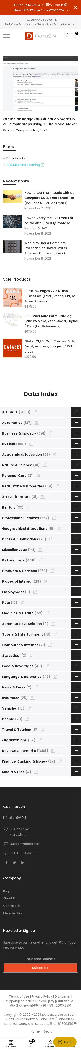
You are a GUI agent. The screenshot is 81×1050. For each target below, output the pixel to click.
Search (49, 1031)
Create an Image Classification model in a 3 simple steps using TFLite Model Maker (40, 122)
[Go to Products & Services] (52, 570)
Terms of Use (19, 996)
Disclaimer (62, 996)
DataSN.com (67, 1014)
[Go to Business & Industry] (50, 433)
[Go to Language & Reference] (55, 676)
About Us (10, 898)
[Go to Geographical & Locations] (60, 528)
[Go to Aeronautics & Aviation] (53, 623)
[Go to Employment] (35, 592)
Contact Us (11, 906)
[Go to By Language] (40, 560)
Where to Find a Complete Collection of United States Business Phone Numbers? (45, 248)
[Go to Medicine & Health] (47, 613)
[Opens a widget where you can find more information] (65, 1042)
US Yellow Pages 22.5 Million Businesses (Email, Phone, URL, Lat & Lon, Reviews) (50, 296)
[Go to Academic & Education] (55, 454)
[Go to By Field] (31, 443)
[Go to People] (27, 719)
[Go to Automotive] (36, 422)
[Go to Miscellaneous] (40, 549)
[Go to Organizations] (40, 740)
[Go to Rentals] (28, 507)
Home (35, 1031)
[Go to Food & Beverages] (47, 666)
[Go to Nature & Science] (44, 465)
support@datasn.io (44, 19)
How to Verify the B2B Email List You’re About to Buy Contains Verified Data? (48, 223)
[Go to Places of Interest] (46, 581)
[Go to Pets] (22, 602)
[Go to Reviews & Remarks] (53, 750)
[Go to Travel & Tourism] (43, 729)
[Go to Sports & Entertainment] (55, 634)
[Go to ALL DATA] (35, 412)
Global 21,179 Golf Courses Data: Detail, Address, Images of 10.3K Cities (50, 346)
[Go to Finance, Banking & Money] (60, 761)
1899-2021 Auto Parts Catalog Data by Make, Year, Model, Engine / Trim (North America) (51, 321)
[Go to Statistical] (31, 655)
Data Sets (16, 158)
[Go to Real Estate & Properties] (57, 486)
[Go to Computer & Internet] (50, 645)
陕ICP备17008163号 (63, 1023)
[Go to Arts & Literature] (42, 496)
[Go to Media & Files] (36, 772)
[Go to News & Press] (36, 687)
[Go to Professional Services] (54, 518)
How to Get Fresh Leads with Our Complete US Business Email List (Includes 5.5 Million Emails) (50, 197)
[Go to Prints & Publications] (51, 539)
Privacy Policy (42, 996)
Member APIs (13, 913)
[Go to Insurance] (32, 697)
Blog (6, 890)
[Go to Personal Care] (39, 475)
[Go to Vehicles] (29, 708)
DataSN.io (49, 1014)
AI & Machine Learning (25, 165)
